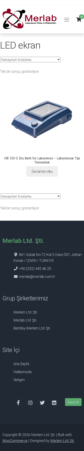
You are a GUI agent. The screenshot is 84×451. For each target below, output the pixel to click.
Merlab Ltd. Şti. (25, 320)
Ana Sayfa (21, 364)
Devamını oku (42, 171)
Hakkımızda (22, 372)
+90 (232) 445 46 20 (35, 268)
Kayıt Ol (73, 402)
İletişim (19, 380)
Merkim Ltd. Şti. (25, 312)
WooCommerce (15, 441)
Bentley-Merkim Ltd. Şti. (32, 328)
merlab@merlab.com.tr (37, 276)
